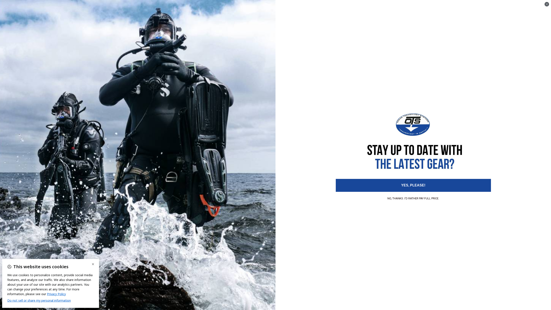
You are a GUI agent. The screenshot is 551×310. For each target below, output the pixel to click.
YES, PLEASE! (413, 185)
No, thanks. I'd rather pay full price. (413, 198)
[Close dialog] (546, 4)
